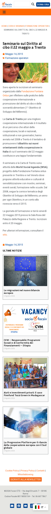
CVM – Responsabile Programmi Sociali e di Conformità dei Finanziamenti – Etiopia (22, 342)
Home (4, 26)
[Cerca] (32, 5)
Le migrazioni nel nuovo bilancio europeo (22, 291)
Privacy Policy (28, 470)
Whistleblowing (25, 474)
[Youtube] (25, 506)
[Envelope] (12, 506)
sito (5, 234)
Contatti (40, 470)
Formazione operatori (37, 26)
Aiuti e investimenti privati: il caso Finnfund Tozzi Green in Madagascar (24, 394)
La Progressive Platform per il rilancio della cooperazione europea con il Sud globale (25, 445)
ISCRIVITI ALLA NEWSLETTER (25, 479)
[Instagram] (32, 506)
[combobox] (22, 4)
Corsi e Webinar (16, 26)
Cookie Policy (12, 470)
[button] (4, 12)
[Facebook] (19, 506)
